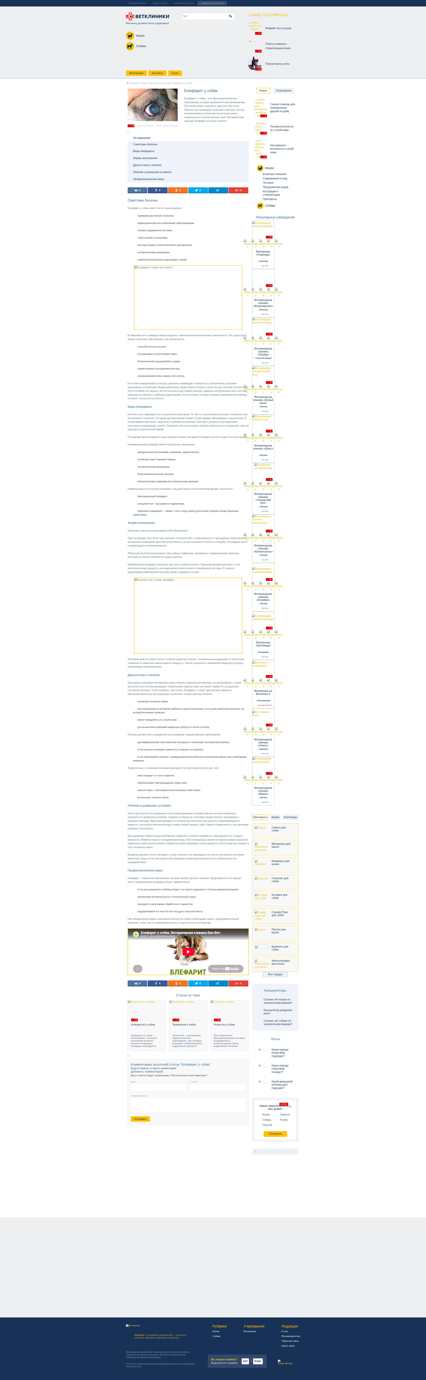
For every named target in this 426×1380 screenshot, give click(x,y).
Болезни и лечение (274, 174)
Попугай (267, 1124)
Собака (266, 1119)
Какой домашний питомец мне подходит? (282, 1084)
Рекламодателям (137, 3)
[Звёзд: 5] (279, 244)
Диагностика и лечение (147, 165)
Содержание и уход (275, 178)
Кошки (140, 35)
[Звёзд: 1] (247, 244)
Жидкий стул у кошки (278, 28)
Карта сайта (288, 1345)
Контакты (157, 73)
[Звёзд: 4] (271, 244)
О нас (175, 73)
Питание (268, 182)
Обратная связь (290, 1341)
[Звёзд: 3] (263, 244)
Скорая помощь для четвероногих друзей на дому (282, 108)
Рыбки (284, 1119)
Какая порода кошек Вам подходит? (280, 1052)
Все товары (275, 974)
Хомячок (285, 1114)
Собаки (141, 46)
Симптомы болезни (145, 144)
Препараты (270, 199)
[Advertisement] (280, 1189)
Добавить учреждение (213, 3)
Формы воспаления (145, 158)
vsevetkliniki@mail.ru (184, 3)
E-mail (193, 1081)
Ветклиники (136, 73)
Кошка (266, 1114)
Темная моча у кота (277, 63)
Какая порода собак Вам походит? (280, 1068)
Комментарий (139, 1095)
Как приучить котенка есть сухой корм (281, 149)
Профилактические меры (148, 179)
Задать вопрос (160, 3)
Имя (133, 1081)
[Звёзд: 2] (255, 244)
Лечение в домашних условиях (152, 172)
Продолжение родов (275, 187)
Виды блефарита (143, 151)
